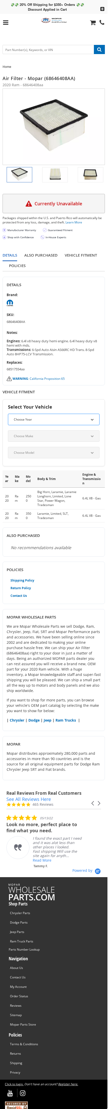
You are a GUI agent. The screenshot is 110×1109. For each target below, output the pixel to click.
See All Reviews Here (28, 799)
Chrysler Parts (20, 913)
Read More (42, 860)
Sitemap (16, 1015)
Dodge (34, 720)
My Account (18, 987)
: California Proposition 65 (39, 378)
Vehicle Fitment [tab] (81, 255)
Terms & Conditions (24, 1044)
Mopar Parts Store (23, 1024)
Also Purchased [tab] (41, 255)
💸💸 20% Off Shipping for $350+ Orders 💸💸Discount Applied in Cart (47, 7)
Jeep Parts (17, 932)
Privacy (15, 1072)
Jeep (47, 720)
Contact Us (18, 596)
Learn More (73, 222)
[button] (93, 803)
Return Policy (20, 588)
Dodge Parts (19, 922)
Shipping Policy (22, 580)
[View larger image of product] (19, 174)
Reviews (15, 1005)
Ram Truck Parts (21, 941)
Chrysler (17, 720)
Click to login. (14, 1084)
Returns (15, 1053)
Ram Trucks (66, 720)
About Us (16, 968)
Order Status (19, 996)
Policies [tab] (17, 265)
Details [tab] (10, 255)
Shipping (16, 1063)
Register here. (68, 1084)
